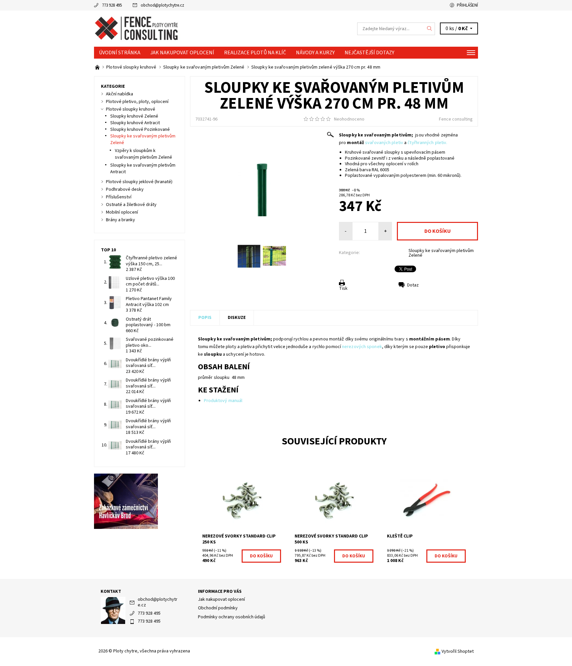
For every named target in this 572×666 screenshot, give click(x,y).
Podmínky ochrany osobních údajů (231, 617)
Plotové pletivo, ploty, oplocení (137, 101)
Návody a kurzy (315, 52)
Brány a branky (120, 220)
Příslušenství (118, 197)
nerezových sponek (362, 346)
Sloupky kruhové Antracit (135, 123)
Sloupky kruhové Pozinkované (140, 129)
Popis (205, 317)
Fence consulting (456, 119)
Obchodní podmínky (218, 608)
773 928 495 (112, 5)
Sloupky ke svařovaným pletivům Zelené (441, 253)
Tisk (343, 288)
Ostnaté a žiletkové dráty (131, 204)
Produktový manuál (223, 400)
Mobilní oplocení (122, 212)
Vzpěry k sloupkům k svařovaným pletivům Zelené (143, 154)
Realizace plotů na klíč (255, 52)
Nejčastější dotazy (369, 52)
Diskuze (237, 317)
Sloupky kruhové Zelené (134, 116)
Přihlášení (467, 5)
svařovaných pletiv (384, 142)
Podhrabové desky (125, 189)
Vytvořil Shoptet (458, 651)
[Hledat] (429, 29)
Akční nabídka (119, 94)
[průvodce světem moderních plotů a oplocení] (98, 67)
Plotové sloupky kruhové (130, 109)
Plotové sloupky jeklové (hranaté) (139, 182)
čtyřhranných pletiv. (427, 142)
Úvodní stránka (119, 52)
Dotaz (413, 285)
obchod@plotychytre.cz (162, 5)
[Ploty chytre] (137, 28)
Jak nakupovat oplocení (182, 52)
